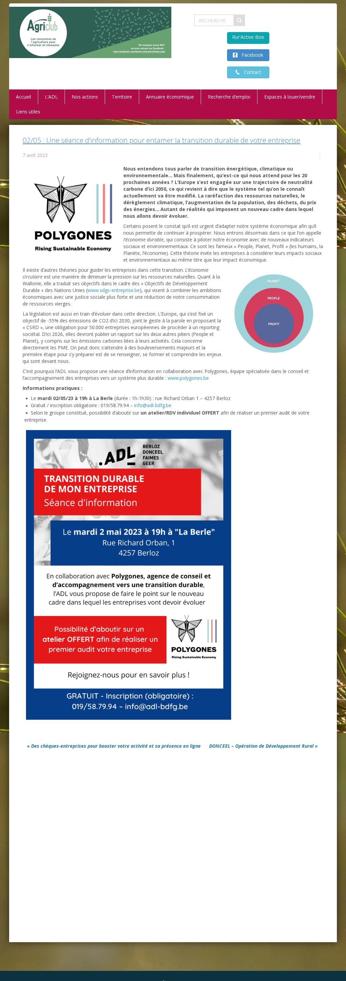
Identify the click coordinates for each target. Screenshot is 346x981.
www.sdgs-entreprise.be (114, 290)
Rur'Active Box (248, 37)
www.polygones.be (188, 378)
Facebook (250, 55)
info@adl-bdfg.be (152, 405)
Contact (250, 72)
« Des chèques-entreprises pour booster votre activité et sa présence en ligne (114, 746)
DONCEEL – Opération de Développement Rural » (263, 746)
